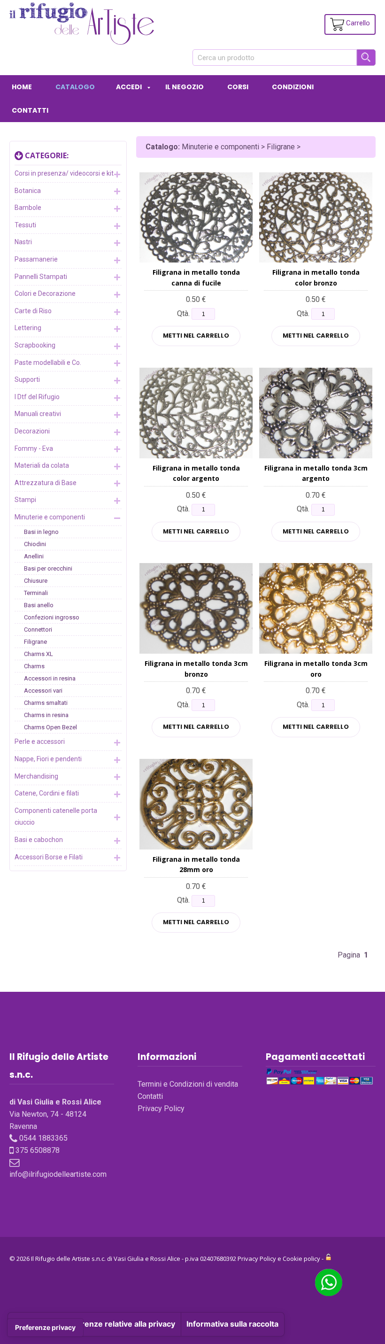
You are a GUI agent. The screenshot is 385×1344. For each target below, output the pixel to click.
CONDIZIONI (293, 87)
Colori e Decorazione (45, 293)
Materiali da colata (42, 465)
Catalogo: (163, 146)
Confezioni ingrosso (51, 617)
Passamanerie (36, 259)
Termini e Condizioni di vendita (188, 1084)
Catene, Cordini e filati (47, 793)
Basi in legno (41, 531)
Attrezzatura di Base (46, 483)
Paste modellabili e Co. (48, 362)
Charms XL (38, 653)
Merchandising (36, 776)
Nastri (23, 242)
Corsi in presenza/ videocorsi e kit (64, 173)
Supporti (27, 379)
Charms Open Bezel (50, 727)
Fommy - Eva (34, 448)
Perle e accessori (40, 741)
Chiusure (35, 580)
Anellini (34, 556)
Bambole (28, 207)
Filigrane (35, 641)
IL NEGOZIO (184, 87)
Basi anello (39, 605)
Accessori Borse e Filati (49, 857)
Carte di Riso (33, 311)
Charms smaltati (46, 702)
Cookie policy (301, 1258)
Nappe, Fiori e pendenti (48, 759)
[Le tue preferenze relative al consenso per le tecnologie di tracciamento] (45, 1327)
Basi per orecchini (48, 568)
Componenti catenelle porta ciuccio (56, 816)
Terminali (36, 592)
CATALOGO (75, 87)
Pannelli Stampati (41, 276)
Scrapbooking (35, 345)
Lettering (28, 328)
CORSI (237, 87)
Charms (34, 666)
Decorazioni (32, 431)
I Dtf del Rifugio (37, 397)
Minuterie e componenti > (224, 146)
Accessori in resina (50, 678)
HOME (22, 87)
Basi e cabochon (39, 839)
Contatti (150, 1096)
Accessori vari (43, 690)
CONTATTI (30, 110)
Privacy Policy (161, 1108)
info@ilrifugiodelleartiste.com (58, 1174)
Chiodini (35, 544)
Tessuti (25, 225)
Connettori (38, 629)
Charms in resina (46, 714)
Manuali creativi (38, 413)
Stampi (25, 499)
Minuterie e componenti (50, 517)
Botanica (28, 190)
